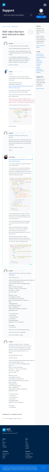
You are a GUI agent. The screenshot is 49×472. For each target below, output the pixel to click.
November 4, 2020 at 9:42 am (20, 270)
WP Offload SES (28, 457)
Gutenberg (38, 60)
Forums (8, 26)
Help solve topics (40, 88)
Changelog (4, 446)
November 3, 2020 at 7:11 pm (20, 71)
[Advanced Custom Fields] (4, 5)
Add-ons (38, 67)
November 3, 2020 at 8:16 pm (20, 133)
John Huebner (12, 157)
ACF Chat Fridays (5, 453)
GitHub (3, 456)
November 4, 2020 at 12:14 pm (20, 341)
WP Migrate (27, 454)
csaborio (11, 71)
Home (3, 26)
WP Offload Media (29, 456)
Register (39, 16)
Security (26, 448)
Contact (26, 445)
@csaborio (12, 135)
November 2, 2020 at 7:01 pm (20, 43)
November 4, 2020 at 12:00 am (22, 157)
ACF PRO (38, 65)
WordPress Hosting (29, 453)
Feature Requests (40, 70)
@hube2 (12, 273)
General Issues (14, 26)
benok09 (11, 43)
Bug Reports (39, 69)
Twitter (3, 457)
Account (4, 445)
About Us (4, 442)
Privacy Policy (7, 469)
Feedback (38, 72)
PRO (3, 441)
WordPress (4, 454)
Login (44, 16)
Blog (3, 443)
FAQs (26, 442)
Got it (43, 467)
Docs (26, 441)
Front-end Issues (40, 55)
